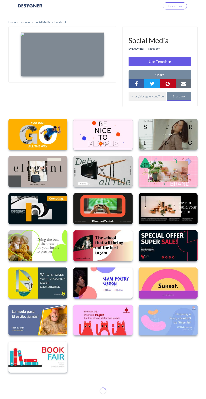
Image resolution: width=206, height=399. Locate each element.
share (160, 75)
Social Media (43, 22)
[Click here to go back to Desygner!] (30, 8)
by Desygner (136, 48)
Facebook (61, 22)
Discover (25, 22)
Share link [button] (179, 96)
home (12, 22)
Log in (151, 6)
